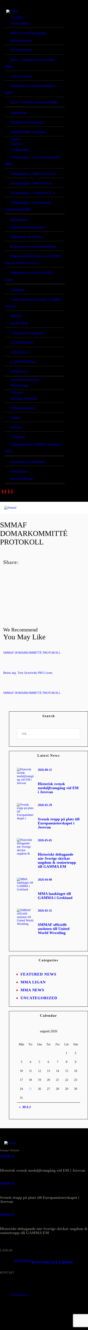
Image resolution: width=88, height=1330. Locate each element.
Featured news (38, 974)
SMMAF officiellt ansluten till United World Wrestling (53, 929)
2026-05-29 (45, 805)
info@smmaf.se (19, 1294)
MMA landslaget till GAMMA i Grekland (55, 896)
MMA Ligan (33, 982)
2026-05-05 (45, 840)
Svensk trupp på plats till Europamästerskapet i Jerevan (58, 823)
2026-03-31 (45, 910)
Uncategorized (39, 998)
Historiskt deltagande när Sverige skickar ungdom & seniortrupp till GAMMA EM (57, 860)
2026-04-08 (45, 879)
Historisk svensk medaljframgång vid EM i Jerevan (58, 788)
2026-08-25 (45, 769)
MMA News (32, 990)
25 (30, 1088)
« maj (25, 1107)
